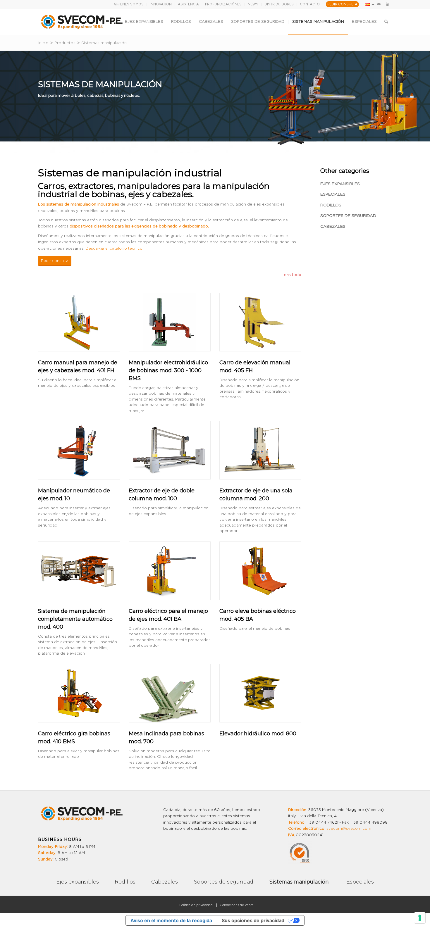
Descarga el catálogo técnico (114, 249)
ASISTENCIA (188, 4)
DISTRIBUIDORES (279, 4)
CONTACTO (310, 4)
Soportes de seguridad (348, 216)
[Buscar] (386, 22)
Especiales (332, 194)
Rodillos (330, 205)
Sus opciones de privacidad (253, 920)
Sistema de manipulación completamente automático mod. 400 (75, 619)
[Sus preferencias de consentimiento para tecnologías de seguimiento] (419, 917)
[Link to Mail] (378, 4)
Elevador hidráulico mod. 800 (257, 733)
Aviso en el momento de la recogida (171, 920)
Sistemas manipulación (298, 882)
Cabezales (332, 227)
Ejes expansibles (340, 184)
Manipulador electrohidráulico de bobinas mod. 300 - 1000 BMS (168, 370)
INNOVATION (161, 4)
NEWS (253, 4)
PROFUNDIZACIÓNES (223, 4)
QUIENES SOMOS (129, 4)
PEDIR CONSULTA (342, 4)
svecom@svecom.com (348, 829)
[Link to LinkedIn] (387, 4)
